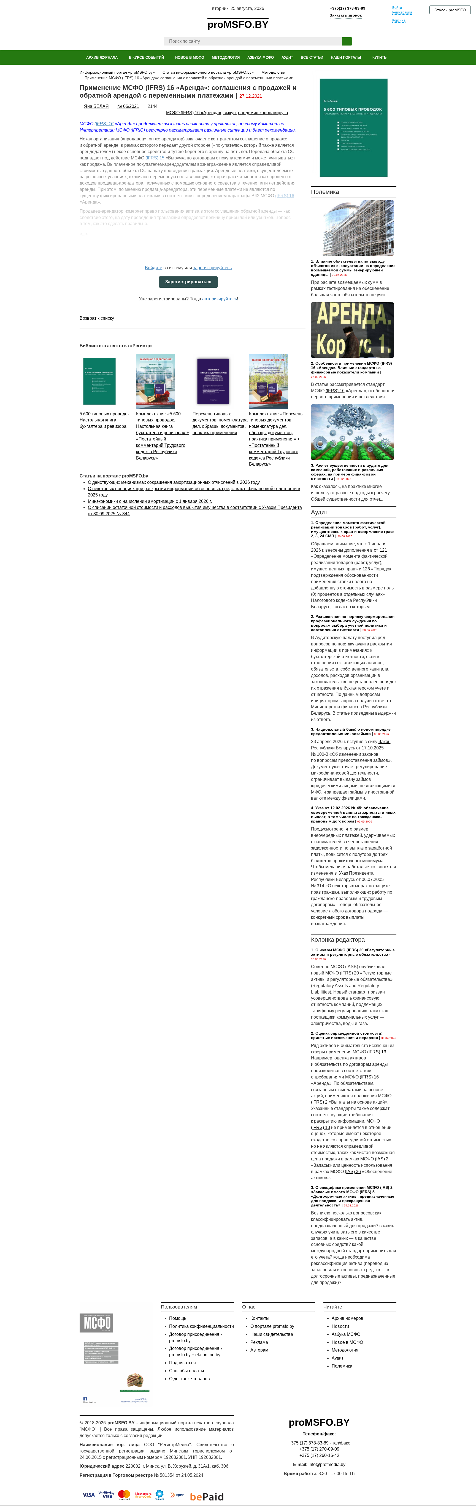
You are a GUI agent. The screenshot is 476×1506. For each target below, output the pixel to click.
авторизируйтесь (219, 299)
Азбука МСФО (346, 1334)
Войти (397, 8)
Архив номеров (347, 1318)
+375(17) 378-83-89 (347, 8)
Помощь (177, 1318)
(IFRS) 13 (376, 1052)
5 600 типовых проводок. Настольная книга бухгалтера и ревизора (105, 420)
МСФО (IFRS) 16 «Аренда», (194, 112)
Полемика (342, 1366)
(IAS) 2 (381, 1159)
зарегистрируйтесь (212, 267)
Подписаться (182, 1362)
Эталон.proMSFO (450, 10)
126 (366, 569)
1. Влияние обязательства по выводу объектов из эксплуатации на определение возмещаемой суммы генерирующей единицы (353, 268)
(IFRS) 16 (103, 123)
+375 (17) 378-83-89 (309, 1443)
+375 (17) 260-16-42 (319, 1455)
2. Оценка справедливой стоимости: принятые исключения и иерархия (347, 1035)
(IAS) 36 (353, 1171)
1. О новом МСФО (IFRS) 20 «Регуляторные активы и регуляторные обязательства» (353, 952)
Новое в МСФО (347, 1342)
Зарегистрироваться (188, 281)
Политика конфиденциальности (201, 1326)
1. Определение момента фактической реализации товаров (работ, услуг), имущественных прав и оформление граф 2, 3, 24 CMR (352, 529)
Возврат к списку (97, 318)
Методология (345, 1350)
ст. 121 (380, 550)
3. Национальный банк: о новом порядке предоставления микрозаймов (351, 731)
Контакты (259, 1318)
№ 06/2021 (128, 106)
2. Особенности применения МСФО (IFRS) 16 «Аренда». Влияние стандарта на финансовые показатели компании (351, 367)
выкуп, (230, 112)
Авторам (259, 1350)
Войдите (153, 267)
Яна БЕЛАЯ (96, 106)
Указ (343, 873)
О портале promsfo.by (272, 1326)
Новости (340, 1326)
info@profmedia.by (327, 1464)
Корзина (398, 20)
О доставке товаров (189, 1378)
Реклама (259, 1342)
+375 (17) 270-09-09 (319, 1449)
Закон (384, 741)
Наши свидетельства (271, 1334)
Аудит (338, 1358)
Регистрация (402, 12)
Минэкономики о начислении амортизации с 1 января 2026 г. (150, 501)
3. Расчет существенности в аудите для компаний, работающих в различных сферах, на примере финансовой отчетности (349, 472)
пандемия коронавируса (263, 112)
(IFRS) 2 (319, 1102)
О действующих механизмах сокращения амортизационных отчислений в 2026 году (174, 482)
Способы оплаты (186, 1370)
